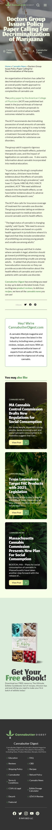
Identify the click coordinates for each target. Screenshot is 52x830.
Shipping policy (15, 769)
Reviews (12, 763)
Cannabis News (19, 66)
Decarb (12, 796)
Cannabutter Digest (14, 281)
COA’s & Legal (15, 788)
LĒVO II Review (36, 796)
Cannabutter (14, 774)
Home (8, 66)
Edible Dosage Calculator (35, 789)
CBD (31, 763)
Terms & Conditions (13, 781)
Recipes (32, 769)
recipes (8, 291)
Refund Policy (35, 774)
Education (13, 758)
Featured (13, 802)
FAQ (31, 758)
